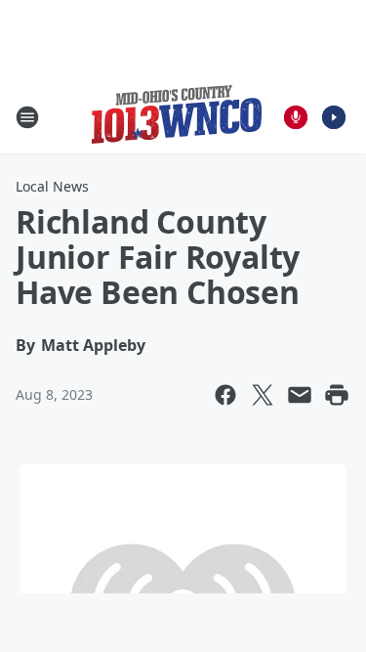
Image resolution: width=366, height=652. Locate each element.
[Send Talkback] (295, 117)
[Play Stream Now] (334, 117)
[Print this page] (336, 395)
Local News (52, 186)
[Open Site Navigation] (27, 117)
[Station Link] (177, 117)
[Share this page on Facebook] (225, 395)
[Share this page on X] (262, 395)
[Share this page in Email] (299, 395)
